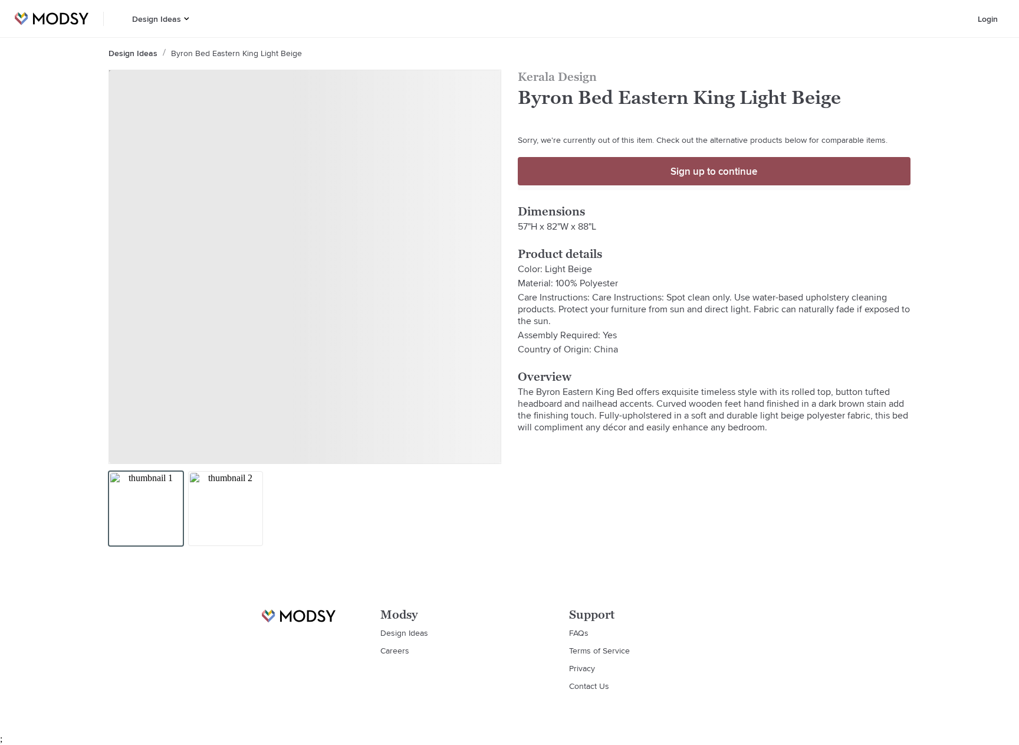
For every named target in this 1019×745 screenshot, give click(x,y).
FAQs (579, 633)
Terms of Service (599, 650)
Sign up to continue (713, 171)
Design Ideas (156, 19)
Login (988, 19)
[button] (186, 18)
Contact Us (589, 686)
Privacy (582, 668)
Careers (394, 650)
